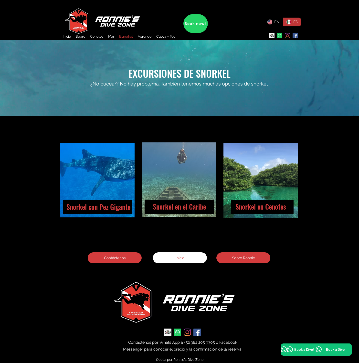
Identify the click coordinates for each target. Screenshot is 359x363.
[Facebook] (295, 35)
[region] (97, 184)
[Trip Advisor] (272, 35)
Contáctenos (139, 342)
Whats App (169, 342)
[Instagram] (287, 35)
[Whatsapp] (279, 35)
